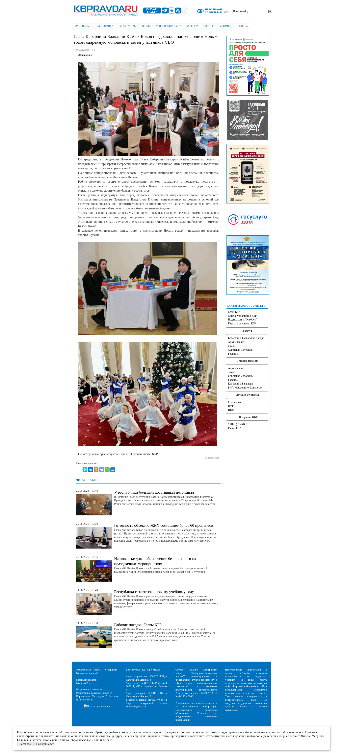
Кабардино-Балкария (240, 383)
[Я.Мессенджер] (85, 469)
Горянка (233, 353)
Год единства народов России (161, 26)
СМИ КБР (234, 311)
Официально (83, 26)
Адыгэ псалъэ (236, 342)
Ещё (240, 26)
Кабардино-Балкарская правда (246, 338)
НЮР (231, 409)
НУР (231, 406)
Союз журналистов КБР (242, 315)
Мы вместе (227, 26)
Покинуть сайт (45, 743)
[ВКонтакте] (90, 469)
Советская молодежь (240, 349)
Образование (127, 26)
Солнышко (234, 402)
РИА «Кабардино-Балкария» (245, 387)
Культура (192, 26)
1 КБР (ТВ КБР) (237, 424)
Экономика (105, 26)
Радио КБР (234, 428)
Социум (208, 26)
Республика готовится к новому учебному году (154, 591)
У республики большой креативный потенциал (154, 492)
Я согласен (25, 743)
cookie (123, 732)
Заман (231, 345)
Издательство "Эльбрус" (242, 319)
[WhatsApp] (107, 469)
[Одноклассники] (96, 469)
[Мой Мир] (112, 469)
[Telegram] (101, 469)
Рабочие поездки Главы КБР (138, 625)
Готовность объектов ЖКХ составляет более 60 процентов (163, 525)
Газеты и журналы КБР (242, 323)
